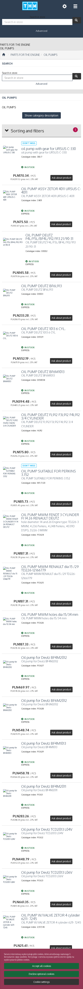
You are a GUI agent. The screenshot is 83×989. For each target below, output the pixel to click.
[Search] (76, 20)
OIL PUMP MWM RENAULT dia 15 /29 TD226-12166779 (50, 568)
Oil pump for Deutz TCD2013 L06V (46, 872)
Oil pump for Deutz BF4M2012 (44, 657)
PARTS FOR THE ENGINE (25, 54)
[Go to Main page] (3, 55)
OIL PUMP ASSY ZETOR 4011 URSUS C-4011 (51, 190)
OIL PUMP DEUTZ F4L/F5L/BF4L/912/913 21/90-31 (49, 237)
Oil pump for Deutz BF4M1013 (43, 743)
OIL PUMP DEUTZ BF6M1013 (42, 372)
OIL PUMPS (51, 54)
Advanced (41, 30)
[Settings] (64, 6)
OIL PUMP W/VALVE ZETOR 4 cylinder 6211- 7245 (50, 917)
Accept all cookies (41, 966)
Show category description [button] (41, 115)
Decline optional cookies (41, 974)
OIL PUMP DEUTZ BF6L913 (41, 286)
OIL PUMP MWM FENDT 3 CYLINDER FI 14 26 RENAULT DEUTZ (50, 516)
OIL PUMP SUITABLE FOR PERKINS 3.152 (48, 473)
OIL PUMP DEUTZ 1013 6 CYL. (43, 329)
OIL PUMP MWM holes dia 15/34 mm (49, 614)
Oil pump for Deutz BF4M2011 (43, 786)
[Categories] (75, 6)
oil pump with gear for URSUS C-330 (48, 148)
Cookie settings (41, 981)
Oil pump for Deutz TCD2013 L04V (46, 829)
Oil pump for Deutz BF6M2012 (44, 700)
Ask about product (61, 177)
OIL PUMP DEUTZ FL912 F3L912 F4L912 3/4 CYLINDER (50, 416)
